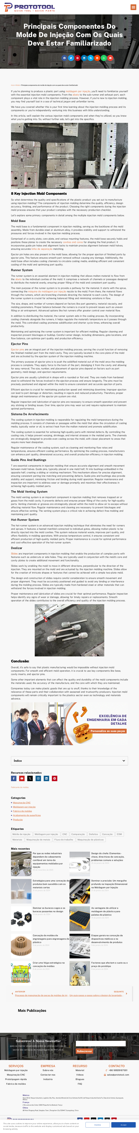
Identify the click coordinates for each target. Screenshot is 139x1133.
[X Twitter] (30, 778)
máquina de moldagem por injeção (47, 291)
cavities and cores (73, 242)
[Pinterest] (54, 778)
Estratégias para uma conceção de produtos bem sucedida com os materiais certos (51, 884)
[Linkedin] (46, 778)
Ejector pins (17, 349)
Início (12, 85)
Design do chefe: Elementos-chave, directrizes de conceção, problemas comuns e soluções (107, 856)
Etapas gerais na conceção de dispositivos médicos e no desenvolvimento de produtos (107, 939)
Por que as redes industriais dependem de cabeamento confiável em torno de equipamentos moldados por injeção (48, 860)
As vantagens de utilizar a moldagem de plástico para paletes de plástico (105, 911)
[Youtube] (22, 778)
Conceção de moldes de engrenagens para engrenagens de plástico (51, 939)
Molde (18, 85)
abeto (76, 94)
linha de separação (41, 248)
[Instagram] (38, 778)
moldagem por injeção (78, 91)
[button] (133, 7)
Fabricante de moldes (20, 787)
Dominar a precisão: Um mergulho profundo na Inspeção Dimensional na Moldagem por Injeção (109, 884)
